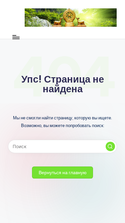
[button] (110, 146)
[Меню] (15, 37)
